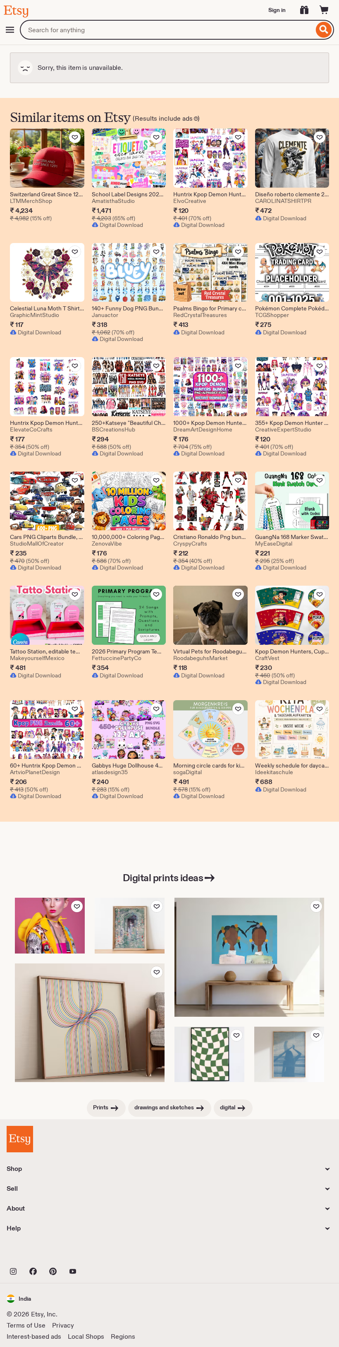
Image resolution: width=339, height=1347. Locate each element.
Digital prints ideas (163, 877)
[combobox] (167, 30)
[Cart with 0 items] (324, 10)
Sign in (277, 10)
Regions (123, 1336)
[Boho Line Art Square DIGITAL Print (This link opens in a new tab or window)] (90, 1022)
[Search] (324, 30)
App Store (34, 1253)
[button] (18, 1298)
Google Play (97, 1253)
